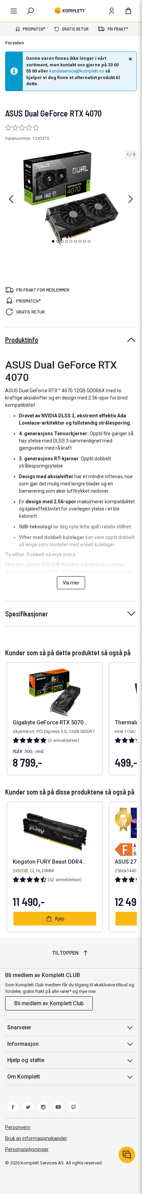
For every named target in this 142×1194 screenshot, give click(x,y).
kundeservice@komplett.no (76, 71)
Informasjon (23, 1044)
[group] (71, 198)
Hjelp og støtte (25, 1060)
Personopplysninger (27, 1149)
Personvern (17, 1127)
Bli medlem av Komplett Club (49, 1003)
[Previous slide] (11, 199)
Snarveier (19, 1027)
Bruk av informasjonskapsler (36, 1138)
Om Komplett (23, 1076)
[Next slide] (130, 199)
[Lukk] (129, 59)
